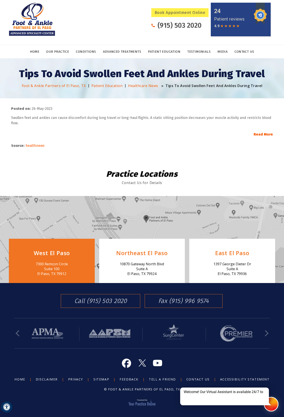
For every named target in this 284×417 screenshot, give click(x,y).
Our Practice (57, 52)
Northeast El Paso (142, 253)
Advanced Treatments (122, 52)
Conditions (86, 52)
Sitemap (101, 379)
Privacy (75, 379)
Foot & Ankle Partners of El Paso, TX (54, 85)
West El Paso (52, 253)
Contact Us (244, 52)
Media (222, 52)
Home (34, 52)
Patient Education (164, 52)
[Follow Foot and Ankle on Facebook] (126, 363)
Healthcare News (143, 85)
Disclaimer (47, 379)
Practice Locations (142, 174)
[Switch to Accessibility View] (6, 407)
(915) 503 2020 (180, 25)
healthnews (35, 146)
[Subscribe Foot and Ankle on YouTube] (157, 363)
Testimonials (199, 52)
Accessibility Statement (245, 379)
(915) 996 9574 (189, 301)
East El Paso (232, 253)
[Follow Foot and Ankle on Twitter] (142, 363)
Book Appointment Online (180, 12)
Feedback (129, 379)
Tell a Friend (162, 379)
